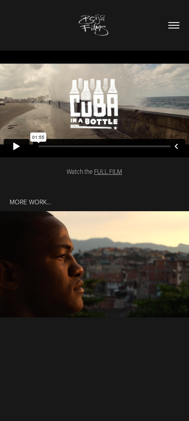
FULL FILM (108, 171)
